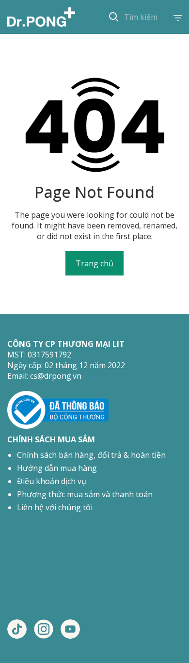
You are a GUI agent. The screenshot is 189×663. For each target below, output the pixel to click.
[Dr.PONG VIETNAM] (41, 17)
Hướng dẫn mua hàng (57, 468)
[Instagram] (43, 629)
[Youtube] (70, 629)
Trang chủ (94, 263)
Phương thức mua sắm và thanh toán (85, 494)
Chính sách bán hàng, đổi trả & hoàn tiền (91, 455)
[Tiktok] (17, 629)
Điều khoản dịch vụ (51, 481)
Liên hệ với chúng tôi (55, 507)
